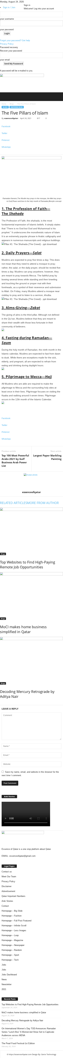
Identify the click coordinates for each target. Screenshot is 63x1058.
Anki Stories (7, 901)
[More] (31, 152)
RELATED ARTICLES (13, 503)
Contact (5, 906)
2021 (4, 989)
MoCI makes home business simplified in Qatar (23, 629)
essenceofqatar (11, 118)
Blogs (12, 104)
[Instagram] (27, 1)
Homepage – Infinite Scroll (14, 925)
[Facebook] (25, 1)
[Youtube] (29, 1)
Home (4, 104)
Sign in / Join (9, 7)
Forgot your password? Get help (15, 40)
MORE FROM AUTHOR (43, 503)
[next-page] (2, 703)
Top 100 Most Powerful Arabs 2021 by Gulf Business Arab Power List (15, 460)
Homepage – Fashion (11, 916)
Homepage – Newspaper (13, 945)
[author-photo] (31, 481)
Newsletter (6, 984)
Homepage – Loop (10, 935)
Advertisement (8, 891)
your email (5, 60)
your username (7, 19)
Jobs (4, 965)
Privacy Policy (7, 44)
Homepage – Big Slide (12, 911)
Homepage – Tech (10, 960)
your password (7, 29)
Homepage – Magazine (12, 940)
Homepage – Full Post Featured (16, 920)
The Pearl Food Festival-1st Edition (18, 1043)
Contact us (7, 871)
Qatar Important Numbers (13, 896)
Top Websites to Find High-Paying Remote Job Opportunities (27, 564)
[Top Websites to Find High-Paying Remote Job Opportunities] (31, 531)
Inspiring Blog (17, 107)
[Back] (31, 1)
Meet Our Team (9, 876)
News (4, 979)
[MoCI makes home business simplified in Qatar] (31, 596)
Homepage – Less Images (14, 930)
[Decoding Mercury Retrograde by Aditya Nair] (31, 661)
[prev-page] (1, 703)
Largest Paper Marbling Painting (47, 457)
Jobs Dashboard (9, 974)
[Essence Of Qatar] (22, 83)
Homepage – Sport (10, 955)
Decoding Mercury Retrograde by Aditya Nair (22, 1020)
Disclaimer (6, 886)
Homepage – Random (12, 950)
